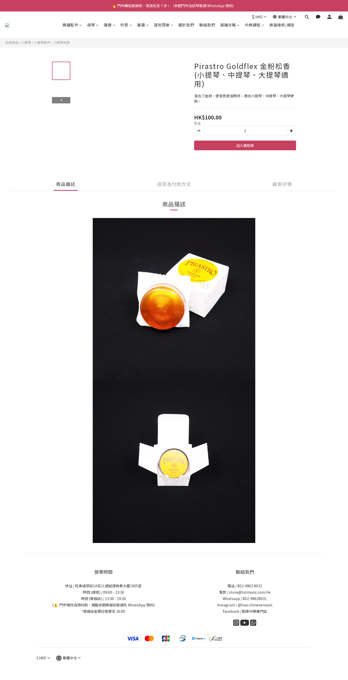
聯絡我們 (207, 25)
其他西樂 (162, 25)
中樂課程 (253, 25)
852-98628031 (255, 598)
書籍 (141, 25)
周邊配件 (70, 25)
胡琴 (91, 25)
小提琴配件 (42, 42)
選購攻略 (228, 25)
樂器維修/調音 (282, 25)
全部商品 (11, 42)
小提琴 (26, 42)
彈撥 (108, 25)
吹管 (124, 25)
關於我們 (186, 25)
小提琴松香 (61, 42)
